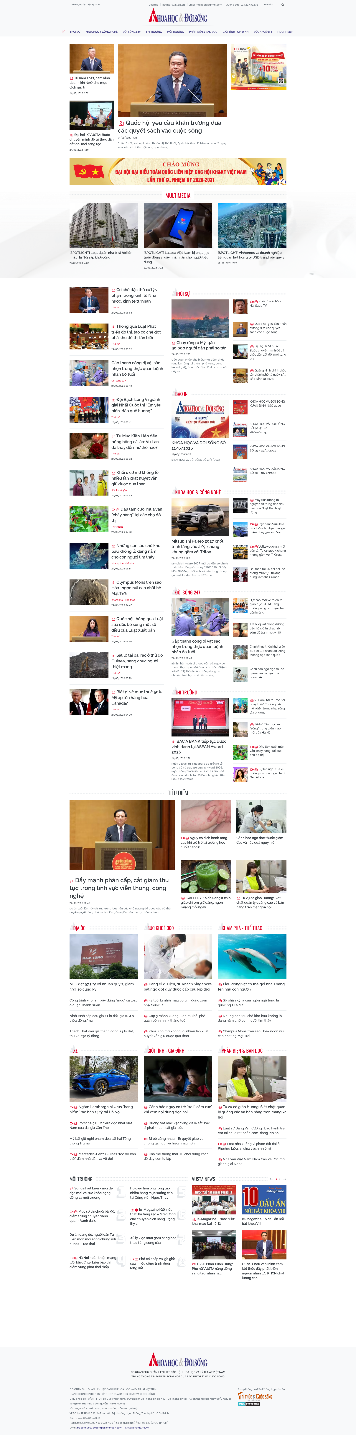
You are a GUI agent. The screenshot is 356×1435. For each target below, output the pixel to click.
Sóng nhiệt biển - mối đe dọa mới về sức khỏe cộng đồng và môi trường (91, 1192)
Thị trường (154, 31)
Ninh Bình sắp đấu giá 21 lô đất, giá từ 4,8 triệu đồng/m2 (102, 1018)
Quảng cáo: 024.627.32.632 (242, 4)
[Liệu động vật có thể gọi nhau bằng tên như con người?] (252, 956)
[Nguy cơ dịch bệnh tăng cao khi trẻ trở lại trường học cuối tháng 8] (206, 816)
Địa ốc (79, 927)
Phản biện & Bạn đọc (203, 31)
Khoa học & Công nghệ (101, 31)
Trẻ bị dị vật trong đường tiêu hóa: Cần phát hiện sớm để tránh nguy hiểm (267, 628)
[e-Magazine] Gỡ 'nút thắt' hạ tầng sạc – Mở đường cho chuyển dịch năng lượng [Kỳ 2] (153, 1217)
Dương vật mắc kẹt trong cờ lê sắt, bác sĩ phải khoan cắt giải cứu (177, 1125)
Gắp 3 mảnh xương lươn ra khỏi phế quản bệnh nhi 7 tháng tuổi (174, 1018)
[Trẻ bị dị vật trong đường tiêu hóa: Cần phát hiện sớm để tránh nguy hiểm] (240, 629)
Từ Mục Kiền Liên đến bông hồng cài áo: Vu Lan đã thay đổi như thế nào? (135, 442)
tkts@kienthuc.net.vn (137, 1427)
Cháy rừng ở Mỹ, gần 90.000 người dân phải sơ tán (199, 345)
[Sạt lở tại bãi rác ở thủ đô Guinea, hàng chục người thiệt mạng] (89, 665)
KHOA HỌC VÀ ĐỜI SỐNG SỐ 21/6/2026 (199, 445)
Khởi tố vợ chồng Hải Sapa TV (266, 303)
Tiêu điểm (178, 793)
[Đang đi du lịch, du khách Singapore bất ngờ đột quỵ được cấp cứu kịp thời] (178, 956)
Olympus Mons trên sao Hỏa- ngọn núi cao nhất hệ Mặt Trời (136, 588)
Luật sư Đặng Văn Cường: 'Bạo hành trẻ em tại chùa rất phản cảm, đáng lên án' (251, 1130)
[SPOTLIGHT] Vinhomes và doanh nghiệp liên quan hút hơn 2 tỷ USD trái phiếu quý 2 (251, 255)
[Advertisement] (178, 1310)
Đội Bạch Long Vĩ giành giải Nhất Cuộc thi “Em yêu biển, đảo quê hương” (136, 405)
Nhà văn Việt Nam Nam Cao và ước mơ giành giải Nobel (251, 1161)
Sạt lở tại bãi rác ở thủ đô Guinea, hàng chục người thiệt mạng (137, 661)
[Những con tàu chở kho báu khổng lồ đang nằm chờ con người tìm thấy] (89, 556)
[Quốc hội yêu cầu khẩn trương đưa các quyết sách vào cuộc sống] (172, 80)
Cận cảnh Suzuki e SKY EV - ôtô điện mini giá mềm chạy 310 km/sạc (268, 528)
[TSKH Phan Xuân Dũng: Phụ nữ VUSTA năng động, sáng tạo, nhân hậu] (214, 1244)
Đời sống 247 (132, 31)
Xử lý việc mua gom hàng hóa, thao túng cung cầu (153, 1240)
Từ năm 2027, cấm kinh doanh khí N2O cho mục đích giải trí (90, 82)
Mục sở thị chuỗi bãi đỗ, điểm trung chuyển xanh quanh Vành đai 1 (92, 1216)
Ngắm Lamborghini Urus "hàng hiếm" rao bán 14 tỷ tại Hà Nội (101, 1109)
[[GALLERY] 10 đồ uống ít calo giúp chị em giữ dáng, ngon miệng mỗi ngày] (206, 876)
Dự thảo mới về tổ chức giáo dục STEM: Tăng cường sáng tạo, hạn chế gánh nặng (267, 606)
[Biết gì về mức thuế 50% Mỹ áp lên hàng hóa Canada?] (89, 702)
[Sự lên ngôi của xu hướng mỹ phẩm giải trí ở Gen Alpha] (240, 774)
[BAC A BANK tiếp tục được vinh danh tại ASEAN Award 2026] (200, 717)
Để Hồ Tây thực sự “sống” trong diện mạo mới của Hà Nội (265, 728)
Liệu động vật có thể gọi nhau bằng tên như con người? (251, 986)
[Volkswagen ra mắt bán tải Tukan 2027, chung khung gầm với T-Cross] (240, 552)
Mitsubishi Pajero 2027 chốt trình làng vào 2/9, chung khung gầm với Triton (197, 546)
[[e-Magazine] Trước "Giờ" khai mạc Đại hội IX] (214, 1199)
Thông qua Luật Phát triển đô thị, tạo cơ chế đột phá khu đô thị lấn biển (136, 332)
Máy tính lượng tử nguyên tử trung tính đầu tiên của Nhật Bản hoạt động (267, 506)
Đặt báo (153, 4)
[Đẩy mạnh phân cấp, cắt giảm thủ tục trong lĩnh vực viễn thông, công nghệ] (122, 835)
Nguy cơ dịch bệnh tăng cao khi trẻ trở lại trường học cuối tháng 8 (204, 842)
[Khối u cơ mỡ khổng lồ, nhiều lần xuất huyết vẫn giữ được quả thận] (89, 483)
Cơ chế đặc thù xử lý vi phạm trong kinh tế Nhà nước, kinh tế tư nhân (134, 295)
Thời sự (75, 31)
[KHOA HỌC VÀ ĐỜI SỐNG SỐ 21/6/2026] (200, 419)
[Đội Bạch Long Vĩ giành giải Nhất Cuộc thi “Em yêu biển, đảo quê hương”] (89, 410)
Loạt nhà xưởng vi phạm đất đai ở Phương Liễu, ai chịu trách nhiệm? (249, 1146)
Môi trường (175, 31)
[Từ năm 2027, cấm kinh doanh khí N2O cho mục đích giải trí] (92, 59)
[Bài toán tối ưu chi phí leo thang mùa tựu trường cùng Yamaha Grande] (240, 574)
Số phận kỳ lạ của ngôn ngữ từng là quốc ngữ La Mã (248, 1002)
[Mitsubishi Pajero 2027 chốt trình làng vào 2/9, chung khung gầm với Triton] (200, 517)
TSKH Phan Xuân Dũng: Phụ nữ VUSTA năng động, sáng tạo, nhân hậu (212, 1268)
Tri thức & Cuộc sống (255, 1396)
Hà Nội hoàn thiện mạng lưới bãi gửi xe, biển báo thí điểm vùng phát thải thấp (93, 1262)
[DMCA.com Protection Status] (249, 1403)
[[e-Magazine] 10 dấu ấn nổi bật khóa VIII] (264, 1199)
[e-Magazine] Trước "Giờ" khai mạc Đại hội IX (213, 1221)
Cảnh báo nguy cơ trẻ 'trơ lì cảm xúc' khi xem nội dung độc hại (178, 1109)
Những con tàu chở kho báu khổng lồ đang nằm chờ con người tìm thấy (135, 551)
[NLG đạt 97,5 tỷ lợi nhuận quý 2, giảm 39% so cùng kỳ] (104, 956)
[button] (271, 1179)
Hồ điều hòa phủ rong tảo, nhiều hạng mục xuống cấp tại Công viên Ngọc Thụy (151, 1192)
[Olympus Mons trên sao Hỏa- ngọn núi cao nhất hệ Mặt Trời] (89, 592)
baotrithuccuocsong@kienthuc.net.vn (99, 1427)
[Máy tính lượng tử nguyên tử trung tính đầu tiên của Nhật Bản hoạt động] (240, 505)
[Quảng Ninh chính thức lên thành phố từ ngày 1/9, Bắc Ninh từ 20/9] (240, 376)
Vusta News (203, 1179)
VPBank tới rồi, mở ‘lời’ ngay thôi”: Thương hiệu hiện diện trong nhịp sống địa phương (267, 706)
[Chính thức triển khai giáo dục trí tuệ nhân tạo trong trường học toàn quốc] (240, 652)
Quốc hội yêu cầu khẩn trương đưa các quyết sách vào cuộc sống (169, 126)
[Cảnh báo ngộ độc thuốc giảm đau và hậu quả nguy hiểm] (240, 674)
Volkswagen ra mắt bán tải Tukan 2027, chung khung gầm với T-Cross (268, 551)
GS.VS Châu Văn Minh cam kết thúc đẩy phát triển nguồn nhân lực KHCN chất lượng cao (263, 1271)
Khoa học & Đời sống (178, 15)
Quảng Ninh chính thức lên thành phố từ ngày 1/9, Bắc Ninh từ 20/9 (268, 375)
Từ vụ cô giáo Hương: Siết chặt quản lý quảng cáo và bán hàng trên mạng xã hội (260, 902)
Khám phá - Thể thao (123, 563)
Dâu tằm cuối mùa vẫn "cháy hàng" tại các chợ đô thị (136, 515)
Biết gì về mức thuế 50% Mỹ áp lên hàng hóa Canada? (136, 697)
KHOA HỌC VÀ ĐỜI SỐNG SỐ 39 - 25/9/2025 (267, 448)
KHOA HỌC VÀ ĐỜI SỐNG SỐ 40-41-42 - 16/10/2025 (267, 428)
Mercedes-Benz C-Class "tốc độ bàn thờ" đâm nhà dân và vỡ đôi (103, 1156)
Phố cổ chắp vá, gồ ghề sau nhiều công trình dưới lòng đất (152, 1263)
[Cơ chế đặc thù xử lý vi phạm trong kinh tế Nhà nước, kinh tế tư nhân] (89, 300)
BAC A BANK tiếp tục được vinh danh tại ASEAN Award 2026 (199, 746)
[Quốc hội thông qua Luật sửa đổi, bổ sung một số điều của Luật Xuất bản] (89, 629)
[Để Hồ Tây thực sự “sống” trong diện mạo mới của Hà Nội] (240, 729)
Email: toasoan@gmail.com (205, 4)
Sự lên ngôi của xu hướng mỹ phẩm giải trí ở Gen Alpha (267, 773)
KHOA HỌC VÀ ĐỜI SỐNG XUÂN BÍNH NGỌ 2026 (267, 403)
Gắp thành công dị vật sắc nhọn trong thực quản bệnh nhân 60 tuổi (137, 368)
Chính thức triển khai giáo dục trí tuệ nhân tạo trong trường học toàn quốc (267, 651)
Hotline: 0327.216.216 (173, 4)
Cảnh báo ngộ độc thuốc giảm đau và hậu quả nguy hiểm (267, 673)
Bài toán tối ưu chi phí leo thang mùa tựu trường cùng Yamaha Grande (267, 573)
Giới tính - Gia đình (235, 31)
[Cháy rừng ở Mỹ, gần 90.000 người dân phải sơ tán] (200, 318)
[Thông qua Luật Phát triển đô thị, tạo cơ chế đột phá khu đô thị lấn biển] (89, 336)
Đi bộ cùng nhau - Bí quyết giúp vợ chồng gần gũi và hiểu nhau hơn (174, 1141)
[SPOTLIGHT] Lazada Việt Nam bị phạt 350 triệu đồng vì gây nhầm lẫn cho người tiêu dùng (176, 257)
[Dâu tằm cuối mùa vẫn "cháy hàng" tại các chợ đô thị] (89, 519)
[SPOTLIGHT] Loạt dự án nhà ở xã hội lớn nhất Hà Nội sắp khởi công (101, 255)
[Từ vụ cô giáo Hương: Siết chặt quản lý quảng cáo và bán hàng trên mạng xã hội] (261, 876)
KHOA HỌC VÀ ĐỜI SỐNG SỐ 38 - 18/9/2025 (267, 471)
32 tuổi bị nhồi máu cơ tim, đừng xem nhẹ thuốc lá (175, 1002)
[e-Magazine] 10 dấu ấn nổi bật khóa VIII (263, 1221)
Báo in (181, 393)
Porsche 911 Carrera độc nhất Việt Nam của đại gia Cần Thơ (101, 1125)
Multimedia (285, 31)
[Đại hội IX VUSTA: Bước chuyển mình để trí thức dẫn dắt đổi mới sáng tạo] (92, 115)
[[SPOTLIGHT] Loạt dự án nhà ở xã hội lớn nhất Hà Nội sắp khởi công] (104, 225)
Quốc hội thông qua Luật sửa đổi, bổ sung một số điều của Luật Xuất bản (137, 624)
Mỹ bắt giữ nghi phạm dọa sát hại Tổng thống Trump (100, 1141)
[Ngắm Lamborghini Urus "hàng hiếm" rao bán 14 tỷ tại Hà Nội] (104, 1079)
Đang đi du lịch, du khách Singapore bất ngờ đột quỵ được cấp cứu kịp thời (178, 986)
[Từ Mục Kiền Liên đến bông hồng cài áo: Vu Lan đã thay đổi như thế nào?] (89, 446)
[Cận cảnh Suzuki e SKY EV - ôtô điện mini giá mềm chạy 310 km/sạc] (240, 529)
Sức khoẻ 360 (263, 31)
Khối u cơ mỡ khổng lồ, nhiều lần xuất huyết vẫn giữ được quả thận (135, 478)
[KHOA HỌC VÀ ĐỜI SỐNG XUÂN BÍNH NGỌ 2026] (240, 407)
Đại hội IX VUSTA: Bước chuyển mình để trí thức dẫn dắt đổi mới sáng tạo (92, 139)
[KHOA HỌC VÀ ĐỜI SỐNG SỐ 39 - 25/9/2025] (240, 451)
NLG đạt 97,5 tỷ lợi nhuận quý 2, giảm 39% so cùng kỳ (102, 986)
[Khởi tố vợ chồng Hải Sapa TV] (240, 306)
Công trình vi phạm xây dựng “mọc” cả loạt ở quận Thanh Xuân (103, 1002)
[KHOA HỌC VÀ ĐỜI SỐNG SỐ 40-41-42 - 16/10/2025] (240, 429)
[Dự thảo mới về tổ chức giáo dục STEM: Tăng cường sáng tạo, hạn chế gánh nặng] (240, 605)
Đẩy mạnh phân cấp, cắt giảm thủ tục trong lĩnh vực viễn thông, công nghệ (119, 888)
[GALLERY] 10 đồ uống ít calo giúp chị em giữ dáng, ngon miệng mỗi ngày (206, 902)
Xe (75, 1050)
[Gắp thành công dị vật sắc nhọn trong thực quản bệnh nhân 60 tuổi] (89, 373)
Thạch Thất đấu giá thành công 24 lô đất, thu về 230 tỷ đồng (102, 1033)
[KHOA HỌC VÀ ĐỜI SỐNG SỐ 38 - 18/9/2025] (240, 474)
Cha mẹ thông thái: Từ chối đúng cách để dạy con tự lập (176, 1156)
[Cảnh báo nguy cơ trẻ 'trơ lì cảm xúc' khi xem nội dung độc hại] (178, 1079)
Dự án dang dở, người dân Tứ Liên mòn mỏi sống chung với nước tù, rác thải (93, 1239)
